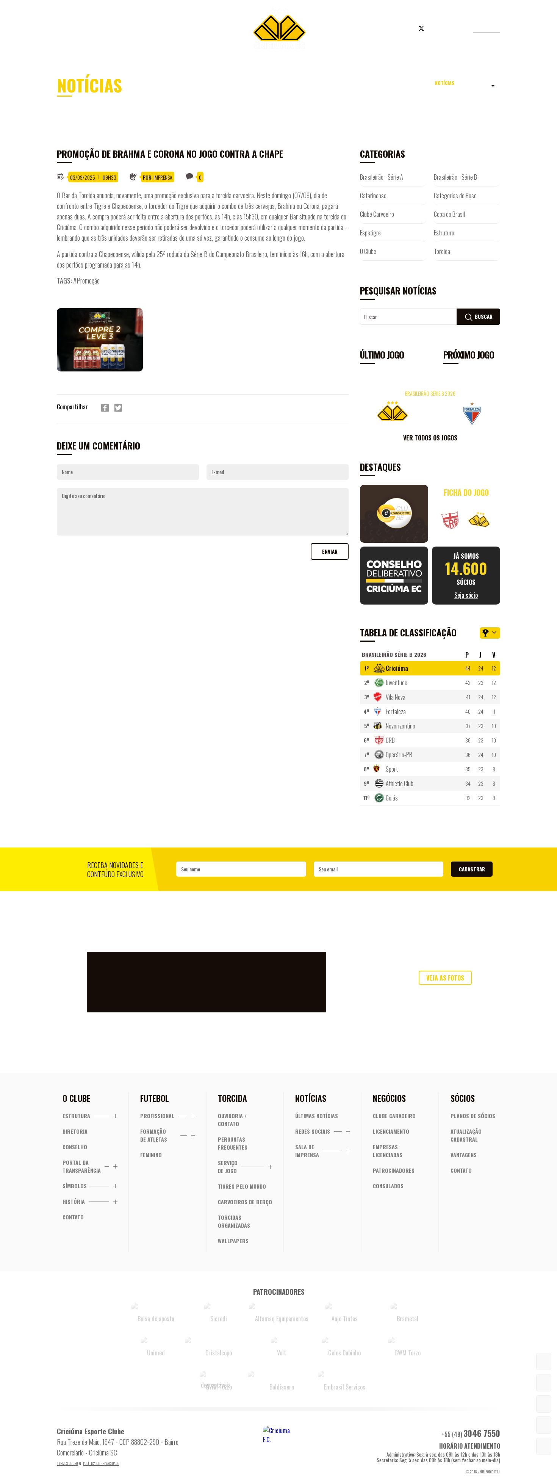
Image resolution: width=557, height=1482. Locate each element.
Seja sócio (180, 29)
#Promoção (86, 280)
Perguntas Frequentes (232, 1143)
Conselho (75, 1147)
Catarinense (373, 195)
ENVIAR (330, 551)
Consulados (388, 1186)
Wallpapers (233, 1241)
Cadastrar (472, 869)
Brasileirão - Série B (455, 177)
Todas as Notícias (460, 87)
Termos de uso (67, 1463)
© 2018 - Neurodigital (483, 1471)
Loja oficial (374, 29)
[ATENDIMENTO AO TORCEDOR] (543, 1382)
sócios (466, 575)
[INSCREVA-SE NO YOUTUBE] (543, 1425)
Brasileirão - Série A (381, 177)
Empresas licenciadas (387, 1151)
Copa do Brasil (449, 214)
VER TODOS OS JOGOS (430, 437)
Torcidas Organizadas (234, 1221)
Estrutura (444, 232)
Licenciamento (391, 1131)
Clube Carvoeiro (377, 214)
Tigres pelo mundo (242, 1186)
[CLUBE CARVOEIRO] (543, 1404)
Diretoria (75, 1131)
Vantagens (464, 1155)
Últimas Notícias (316, 1116)
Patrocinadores (394, 1170)
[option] (105, 339)
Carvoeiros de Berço (245, 1202)
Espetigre (370, 232)
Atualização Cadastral (466, 1135)
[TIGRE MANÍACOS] (543, 1361)
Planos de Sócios (473, 1116)
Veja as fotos (445, 977)
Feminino (151, 1155)
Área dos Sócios (119, 29)
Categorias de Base (455, 195)
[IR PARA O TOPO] (543, 1446)
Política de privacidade (101, 1463)
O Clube (368, 251)
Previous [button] (367, 411)
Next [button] (492, 411)
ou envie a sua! (445, 993)
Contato (73, 1217)
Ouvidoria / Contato (232, 1120)
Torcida (442, 251)
